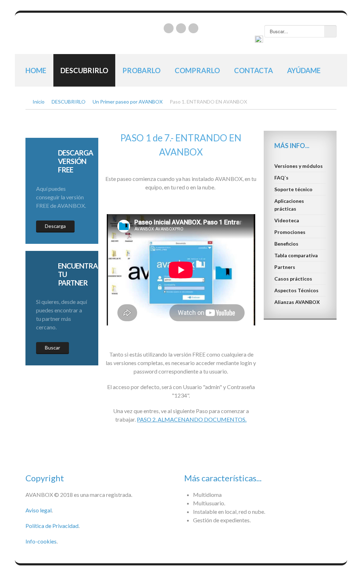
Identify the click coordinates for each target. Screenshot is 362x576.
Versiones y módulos (298, 166)
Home (35, 70)
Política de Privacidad (51, 525)
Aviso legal (38, 510)
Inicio (39, 102)
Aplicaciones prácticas (289, 205)
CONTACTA (253, 70)
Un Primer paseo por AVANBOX (128, 102)
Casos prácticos (293, 279)
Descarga (55, 226)
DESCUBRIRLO (84, 70)
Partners (284, 267)
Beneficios (286, 244)
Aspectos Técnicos (296, 290)
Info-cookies (41, 541)
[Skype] (193, 28)
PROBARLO (141, 70)
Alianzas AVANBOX (297, 302)
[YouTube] (181, 28)
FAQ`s (281, 178)
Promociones (289, 232)
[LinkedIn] (169, 28)
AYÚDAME (304, 70)
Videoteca (286, 220)
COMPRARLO (197, 70)
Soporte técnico (293, 189)
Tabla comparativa (296, 255)
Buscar (52, 348)
